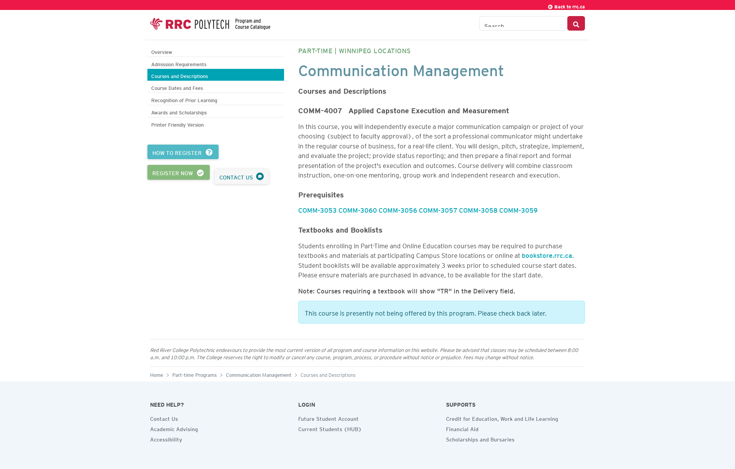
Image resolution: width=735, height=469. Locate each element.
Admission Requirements (178, 63)
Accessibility (166, 438)
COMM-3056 (398, 209)
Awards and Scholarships (179, 111)
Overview (161, 51)
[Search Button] (576, 23)
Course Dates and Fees (177, 87)
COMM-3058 (478, 209)
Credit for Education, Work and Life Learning (502, 418)
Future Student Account (328, 418)
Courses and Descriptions (179, 75)
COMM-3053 (317, 209)
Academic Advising (174, 428)
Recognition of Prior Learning (184, 99)
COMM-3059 (518, 209)
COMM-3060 (357, 209)
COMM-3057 (438, 209)
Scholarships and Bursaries (480, 438)
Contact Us (164, 418)
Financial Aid (462, 428)
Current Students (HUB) (330, 428)
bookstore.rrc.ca (547, 254)
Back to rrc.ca (569, 5)
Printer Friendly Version (177, 123)
